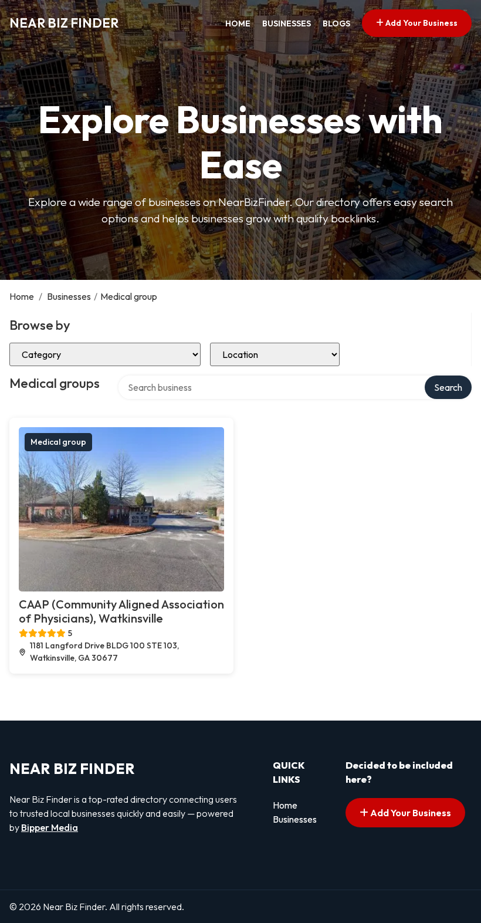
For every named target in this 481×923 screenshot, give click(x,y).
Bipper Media (49, 827)
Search (448, 387)
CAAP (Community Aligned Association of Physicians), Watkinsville (121, 611)
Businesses (286, 23)
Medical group (58, 442)
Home (237, 23)
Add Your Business (421, 23)
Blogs (336, 23)
